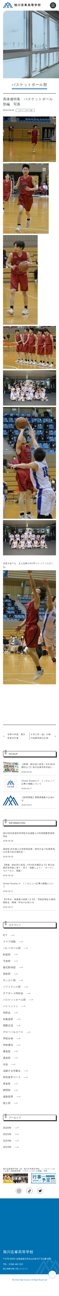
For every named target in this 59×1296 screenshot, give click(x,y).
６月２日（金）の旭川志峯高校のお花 (41, 736)
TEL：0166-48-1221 (13, 1264)
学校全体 (8, 1038)
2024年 (7, 1140)
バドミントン (10, 1006)
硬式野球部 (9, 967)
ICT (5, 935)
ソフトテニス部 (12, 986)
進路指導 (8, 1096)
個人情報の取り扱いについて (15, 1269)
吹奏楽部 (8, 1019)
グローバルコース (13, 1032)
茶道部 (7, 1083)
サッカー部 (9, 980)
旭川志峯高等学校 (18, 1252)
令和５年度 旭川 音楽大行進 (17, 736)
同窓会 (7, 1012)
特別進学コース (12, 1077)
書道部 (7, 1051)
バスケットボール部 (25, 110)
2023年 (7, 1147)
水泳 (5, 1064)
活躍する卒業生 (12, 1071)
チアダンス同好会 (13, 993)
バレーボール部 (12, 948)
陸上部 (7, 1103)
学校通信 (8, 1045)
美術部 (7, 974)
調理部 (7, 1090)
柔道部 (7, 1058)
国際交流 (8, 1025)
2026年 (7, 1128)
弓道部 (7, 961)
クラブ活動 (9, 941)
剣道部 (7, 954)
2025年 (7, 1134)
